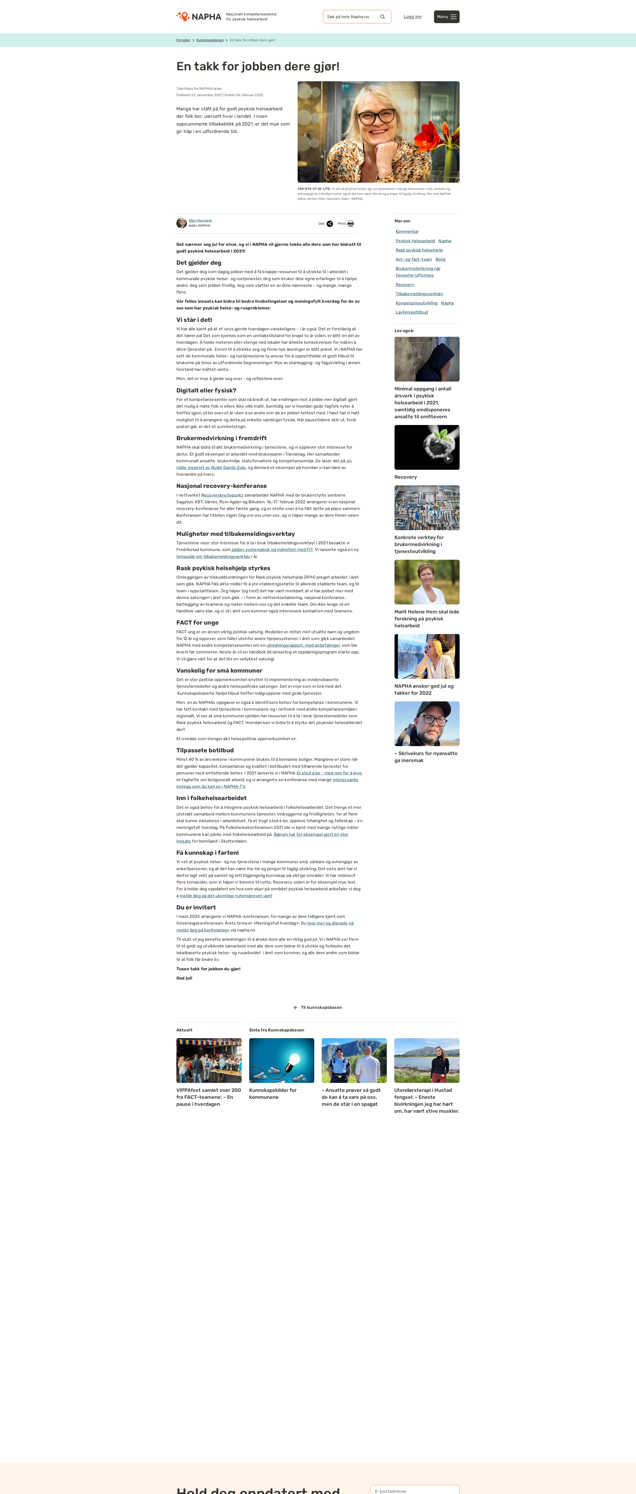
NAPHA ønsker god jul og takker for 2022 (424, 689)
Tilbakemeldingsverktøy (419, 293)
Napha (444, 240)
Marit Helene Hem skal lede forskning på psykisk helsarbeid (427, 619)
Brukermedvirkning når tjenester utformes (418, 272)
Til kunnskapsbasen (321, 1007)
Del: (322, 223)
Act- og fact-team (414, 259)
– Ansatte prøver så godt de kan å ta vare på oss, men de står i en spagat (351, 1097)
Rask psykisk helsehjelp (419, 250)
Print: (342, 223)
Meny (442, 16)
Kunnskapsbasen (210, 40)
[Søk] (382, 16)
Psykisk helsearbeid (415, 240)
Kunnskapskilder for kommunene (273, 1093)
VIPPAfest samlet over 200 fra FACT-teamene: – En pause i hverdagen (208, 1097)
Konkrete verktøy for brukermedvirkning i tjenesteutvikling (419, 544)
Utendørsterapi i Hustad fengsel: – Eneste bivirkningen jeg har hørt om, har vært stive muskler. (426, 1100)
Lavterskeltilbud (412, 312)
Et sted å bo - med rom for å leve (329, 772)
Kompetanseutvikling (417, 302)
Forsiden (183, 40)
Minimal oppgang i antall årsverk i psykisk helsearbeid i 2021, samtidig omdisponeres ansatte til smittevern (423, 403)
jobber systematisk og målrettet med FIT (272, 549)
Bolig (440, 259)
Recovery (405, 284)
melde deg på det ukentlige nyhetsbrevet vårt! (226, 895)
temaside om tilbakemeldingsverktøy (213, 556)
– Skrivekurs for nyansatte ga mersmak (426, 756)
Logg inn (413, 16)
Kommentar (407, 231)
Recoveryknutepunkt (222, 495)
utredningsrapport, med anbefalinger (303, 645)
